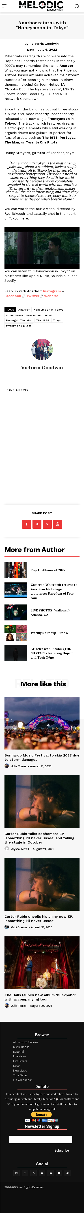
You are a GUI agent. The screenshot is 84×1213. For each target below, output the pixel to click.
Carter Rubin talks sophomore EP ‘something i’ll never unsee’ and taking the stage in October (39, 838)
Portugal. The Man (19, 320)
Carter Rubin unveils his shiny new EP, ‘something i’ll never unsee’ (38, 918)
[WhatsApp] (57, 524)
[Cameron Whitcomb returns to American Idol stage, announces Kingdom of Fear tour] (15, 590)
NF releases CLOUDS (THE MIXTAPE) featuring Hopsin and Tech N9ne (52, 653)
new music (34, 315)
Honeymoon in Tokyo (49, 309)
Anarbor (24, 309)
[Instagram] (16, 1173)
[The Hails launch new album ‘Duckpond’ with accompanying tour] (42, 962)
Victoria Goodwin (45, 43)
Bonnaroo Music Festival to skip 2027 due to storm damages (42, 757)
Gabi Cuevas (19, 927)
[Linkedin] (50, 1173)
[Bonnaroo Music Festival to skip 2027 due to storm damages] (42, 723)
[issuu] (68, 1173)
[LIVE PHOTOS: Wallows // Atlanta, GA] (15, 612)
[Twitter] (33, 1173)
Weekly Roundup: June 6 (49, 633)
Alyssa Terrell (20, 849)
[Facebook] (26, 524)
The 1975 (42, 320)
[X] (36, 524)
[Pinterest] (47, 524)
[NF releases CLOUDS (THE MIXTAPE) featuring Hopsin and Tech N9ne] (15, 653)
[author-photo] (7, 765)
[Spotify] (42, 1173)
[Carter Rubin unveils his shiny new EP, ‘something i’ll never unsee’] (42, 884)
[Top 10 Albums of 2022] (15, 570)
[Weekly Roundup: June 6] (15, 633)
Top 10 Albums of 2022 (48, 570)
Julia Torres (18, 766)
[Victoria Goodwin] (42, 349)
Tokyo (57, 320)
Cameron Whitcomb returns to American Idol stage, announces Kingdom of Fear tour (54, 591)
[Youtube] (59, 1173)
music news (14, 315)
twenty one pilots (19, 325)
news (49, 315)
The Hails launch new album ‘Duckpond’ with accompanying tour (40, 997)
